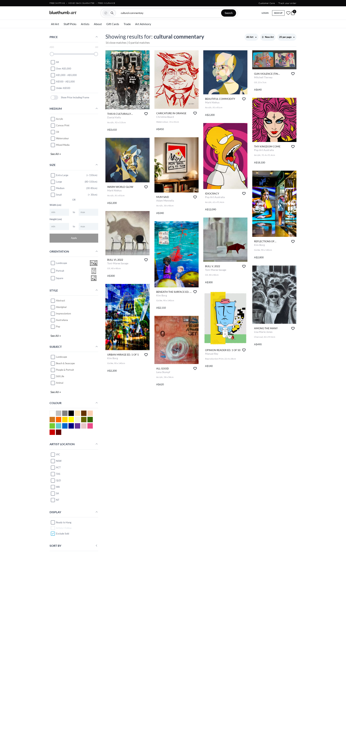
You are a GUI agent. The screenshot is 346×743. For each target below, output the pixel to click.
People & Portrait (65, 369)
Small (59, 194)
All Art (55, 24)
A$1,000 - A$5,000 (66, 75)
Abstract (60, 300)
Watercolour (62, 138)
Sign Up (278, 13)
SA (57, 493)
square (59, 278)
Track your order (287, 3)
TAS (58, 473)
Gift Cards (112, 24)
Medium (60, 188)
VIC (58, 454)
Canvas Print (62, 125)
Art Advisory (143, 24)
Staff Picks (70, 24)
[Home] (63, 12)
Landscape (61, 356)
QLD (58, 480)
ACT (58, 467)
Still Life (60, 376)
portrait (60, 270)
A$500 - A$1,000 (65, 81)
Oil (57, 131)
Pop (58, 326)
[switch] (54, 97)
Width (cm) (55, 204)
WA (58, 486)
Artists (85, 24)
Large (59, 181)
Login (265, 13)
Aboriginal (61, 307)
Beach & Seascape (65, 363)
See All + (55, 153)
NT (57, 499)
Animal (59, 382)
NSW (58, 460)
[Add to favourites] (146, 113)
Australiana (62, 320)
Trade (127, 24)
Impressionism (63, 313)
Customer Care (267, 3)
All (57, 62)
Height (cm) (56, 219)
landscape (61, 263)
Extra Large (62, 175)
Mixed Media (63, 144)
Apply (74, 237)
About (98, 24)
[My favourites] (288, 13)
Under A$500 (63, 88)
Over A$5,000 (63, 68)
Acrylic (59, 118)
